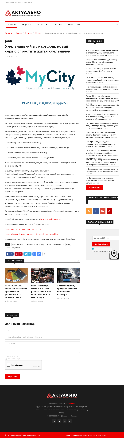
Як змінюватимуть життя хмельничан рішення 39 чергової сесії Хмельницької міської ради (41, 291)
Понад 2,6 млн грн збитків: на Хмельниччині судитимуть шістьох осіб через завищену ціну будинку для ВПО (102, 98)
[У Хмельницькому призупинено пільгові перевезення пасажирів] (68, 275)
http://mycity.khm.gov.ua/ (50, 219)
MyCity (68, 245)
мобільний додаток (13, 248)
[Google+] (64, 421)
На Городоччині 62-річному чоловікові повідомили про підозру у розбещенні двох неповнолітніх (102, 125)
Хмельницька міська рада (35, 245)
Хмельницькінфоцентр (55, 245)
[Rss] (54, 421)
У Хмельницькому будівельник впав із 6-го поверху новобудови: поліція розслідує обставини (102, 116)
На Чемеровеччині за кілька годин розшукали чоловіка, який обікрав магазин (100, 180)
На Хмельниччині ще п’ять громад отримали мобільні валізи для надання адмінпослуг (102, 80)
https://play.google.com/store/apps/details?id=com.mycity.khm (31, 234)
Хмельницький (17, 245)
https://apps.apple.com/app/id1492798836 (23, 229)
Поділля (26, 25)
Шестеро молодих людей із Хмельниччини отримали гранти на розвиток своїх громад (100, 143)
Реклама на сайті (90, 435)
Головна (12, 25)
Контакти (102, 435)
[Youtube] (70, 421)
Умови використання (73, 435)
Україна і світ (73, 25)
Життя (58, 25)
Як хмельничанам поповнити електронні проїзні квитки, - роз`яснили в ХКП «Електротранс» (16, 291)
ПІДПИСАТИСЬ (101, 244)
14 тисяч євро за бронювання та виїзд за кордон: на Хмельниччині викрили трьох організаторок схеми (102, 162)
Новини (19, 33)
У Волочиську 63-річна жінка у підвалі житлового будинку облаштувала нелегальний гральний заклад (102, 52)
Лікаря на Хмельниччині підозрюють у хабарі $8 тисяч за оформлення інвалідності (101, 61)
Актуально (42, 25)
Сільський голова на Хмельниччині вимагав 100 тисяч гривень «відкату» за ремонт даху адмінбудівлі (101, 134)
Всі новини (94, 187)
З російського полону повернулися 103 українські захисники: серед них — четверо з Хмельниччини (102, 107)
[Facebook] (59, 421)
